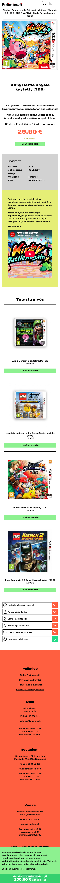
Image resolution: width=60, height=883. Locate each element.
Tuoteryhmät (18, 10)
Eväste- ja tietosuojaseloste (30, 690)
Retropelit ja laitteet (36, 10)
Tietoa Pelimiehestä (30, 675)
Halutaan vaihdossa (18, 639)
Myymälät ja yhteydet (30, 680)
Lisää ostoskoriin (30, 144)
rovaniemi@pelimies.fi (30, 769)
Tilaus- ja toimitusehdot (30, 685)
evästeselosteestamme (23, 869)
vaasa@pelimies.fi (30, 824)
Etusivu (6, 10)
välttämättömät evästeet (34, 864)
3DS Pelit (21, 13)
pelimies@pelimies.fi (30, 721)
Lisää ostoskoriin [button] (30, 371)
